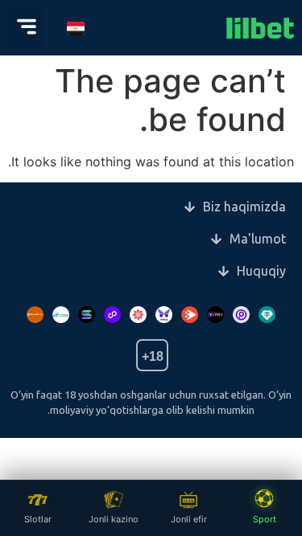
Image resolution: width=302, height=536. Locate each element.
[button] (26, 27)
